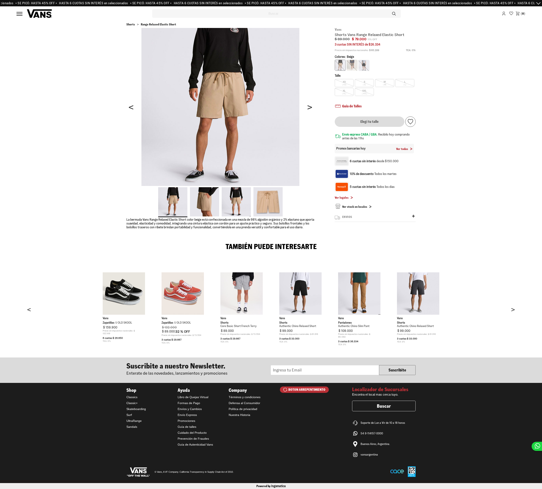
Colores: (344, 57)
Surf (129, 415)
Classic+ (132, 403)
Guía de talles (187, 426)
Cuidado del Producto (192, 432)
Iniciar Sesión (503, 14)
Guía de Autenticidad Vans (195, 444)
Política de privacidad (243, 409)
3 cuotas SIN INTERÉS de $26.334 (357, 44)
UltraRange (134, 421)
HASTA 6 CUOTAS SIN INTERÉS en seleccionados (83, 3)
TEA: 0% (411, 50)
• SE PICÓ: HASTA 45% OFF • (26, 3)
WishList (511, 14)
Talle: (338, 76)
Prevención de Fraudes (193, 438)
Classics (131, 397)
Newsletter (198, 368)
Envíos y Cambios (190, 409)
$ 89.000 (342, 39)
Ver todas (402, 149)
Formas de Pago (189, 403)
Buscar (384, 406)
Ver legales (341, 197)
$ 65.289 (374, 50)
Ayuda (184, 390)
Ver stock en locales (354, 207)
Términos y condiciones (244, 397)
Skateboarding (136, 409)
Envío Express (187, 415)
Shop (131, 390)
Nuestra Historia (239, 415)
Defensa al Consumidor (244, 403)
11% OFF (372, 39)
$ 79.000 (359, 39)
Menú (19, 14)
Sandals (131, 426)
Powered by (271, 486)
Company (238, 390)
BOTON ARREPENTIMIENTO (306, 390)
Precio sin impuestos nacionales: (352, 50)
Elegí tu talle (369, 121)
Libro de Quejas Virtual (193, 397)
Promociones (186, 421)
